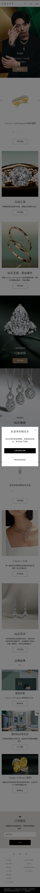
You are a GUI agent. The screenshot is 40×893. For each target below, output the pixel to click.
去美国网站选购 (20, 450)
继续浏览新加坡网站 (20, 459)
